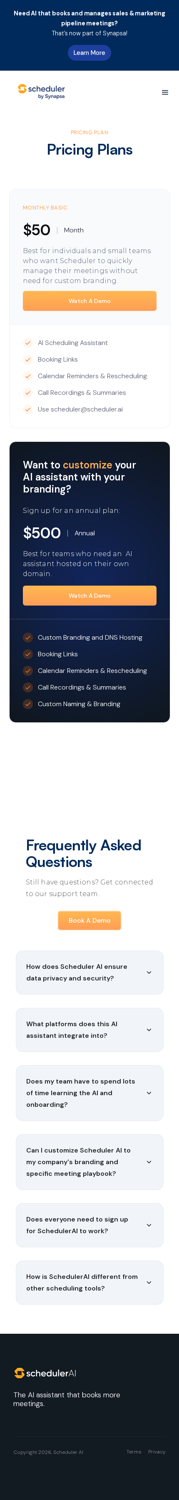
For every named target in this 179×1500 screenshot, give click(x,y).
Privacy (157, 1451)
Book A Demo (90, 920)
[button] (165, 93)
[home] (42, 92)
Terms (134, 1451)
